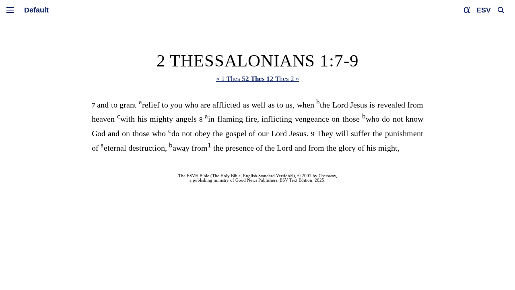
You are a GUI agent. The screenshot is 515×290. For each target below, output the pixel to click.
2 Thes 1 (257, 79)
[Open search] (501, 10)
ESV (483, 10)
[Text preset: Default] (36, 10)
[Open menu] (10, 10)
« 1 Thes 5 (230, 79)
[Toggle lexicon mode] (467, 10)
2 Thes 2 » (284, 79)
